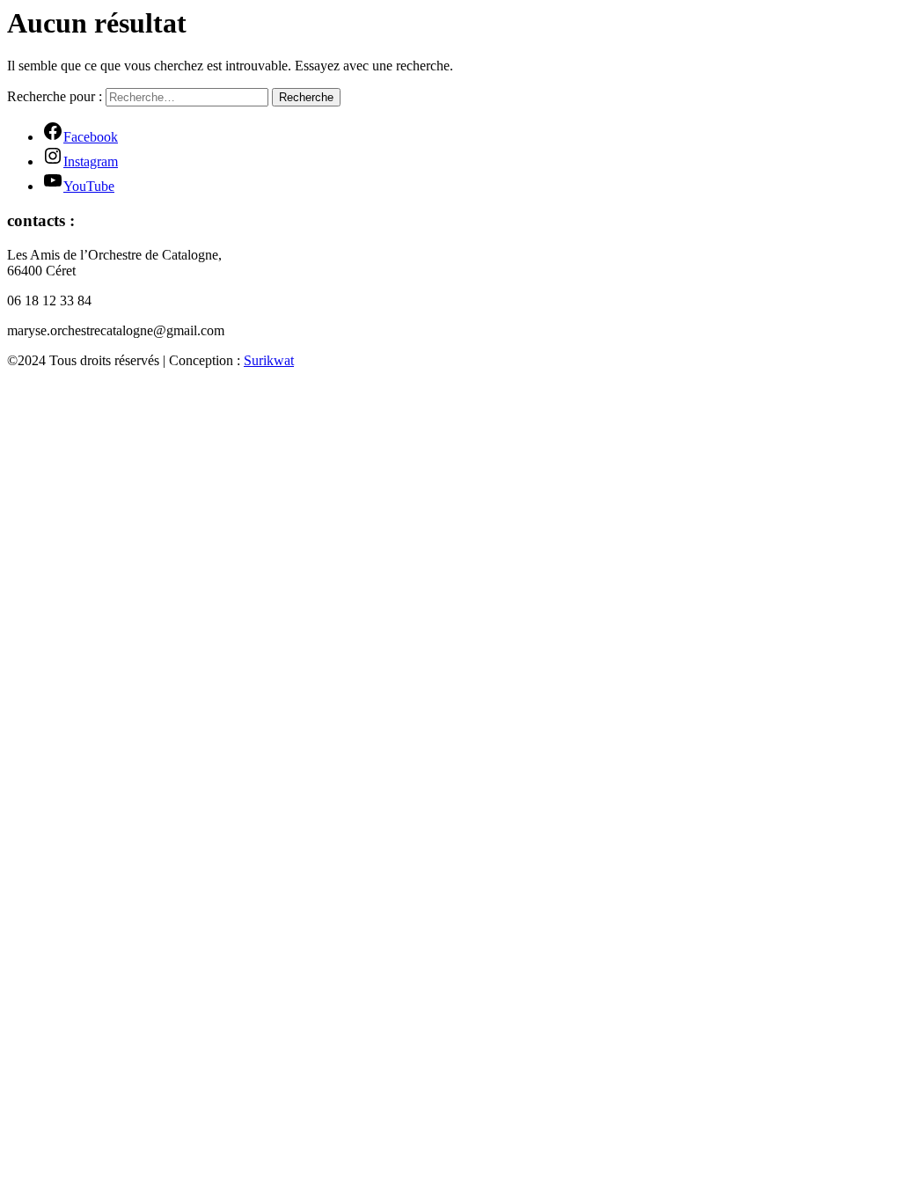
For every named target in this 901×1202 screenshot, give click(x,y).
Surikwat (269, 360)
